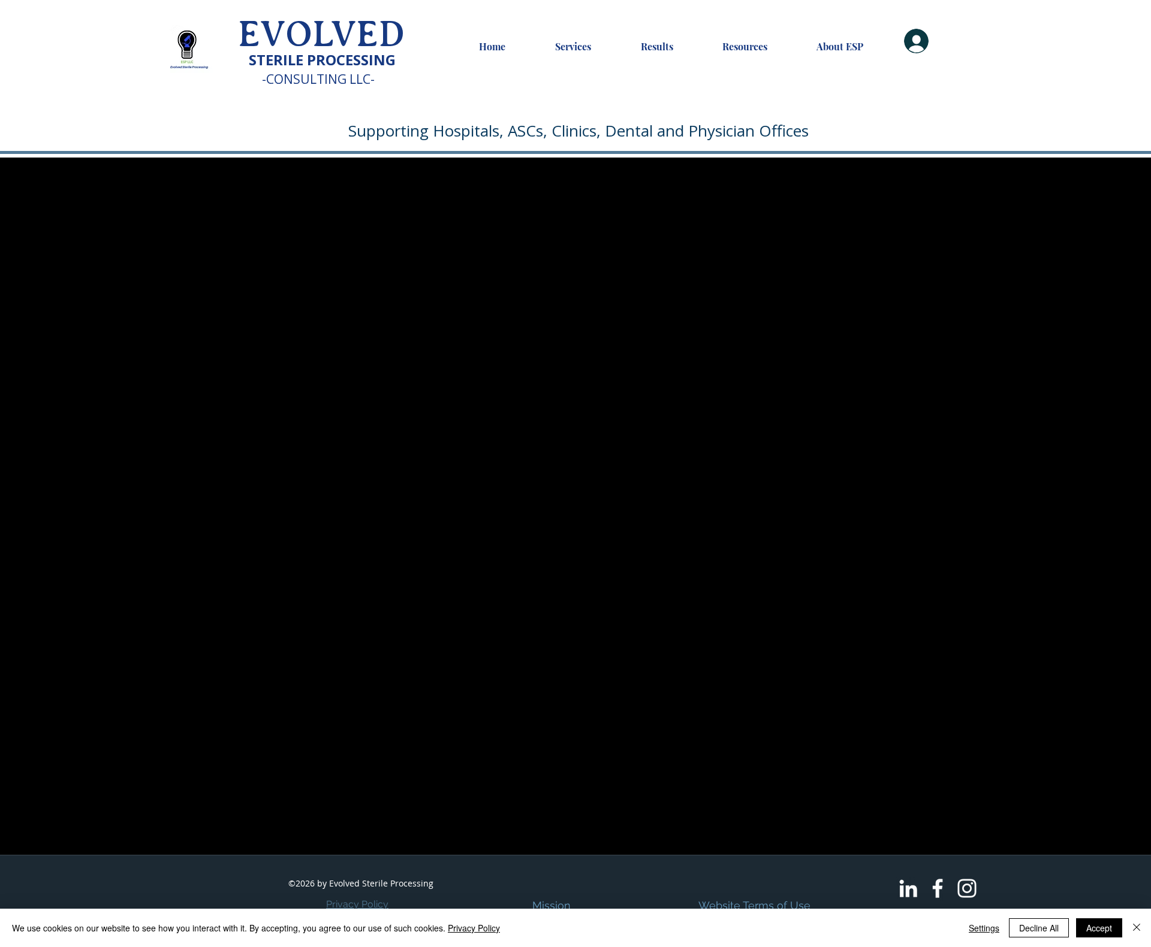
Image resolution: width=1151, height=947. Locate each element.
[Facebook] (937, 888)
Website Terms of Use (754, 905)
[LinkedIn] (908, 888)
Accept (1099, 928)
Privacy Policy (357, 904)
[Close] (1136, 927)
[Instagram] (967, 888)
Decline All (1039, 928)
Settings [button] (984, 928)
